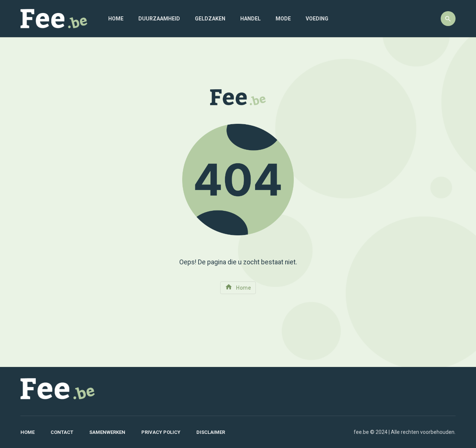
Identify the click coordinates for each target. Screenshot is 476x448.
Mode (283, 19)
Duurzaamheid (159, 19)
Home (115, 19)
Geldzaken (210, 19)
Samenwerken (107, 432)
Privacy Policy (160, 432)
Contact (62, 432)
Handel (250, 19)
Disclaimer (210, 432)
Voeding (317, 19)
